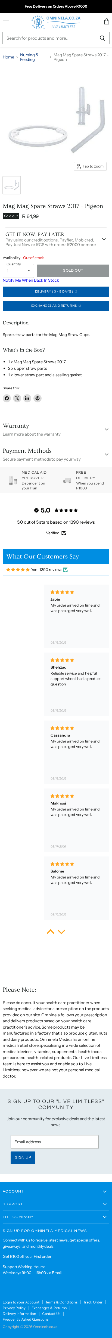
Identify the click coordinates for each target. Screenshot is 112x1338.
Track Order (92, 1302)
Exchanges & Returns (49, 1308)
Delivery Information (19, 1313)
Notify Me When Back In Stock (31, 280)
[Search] (102, 38)
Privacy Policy (14, 1308)
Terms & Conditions (61, 1302)
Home (8, 57)
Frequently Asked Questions (25, 1319)
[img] (18, 570)
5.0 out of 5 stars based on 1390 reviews (56, 522)
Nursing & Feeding (29, 57)
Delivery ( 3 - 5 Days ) (54, 291)
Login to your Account (21, 1302)
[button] (50, 933)
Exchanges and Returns (54, 305)
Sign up (23, 1157)
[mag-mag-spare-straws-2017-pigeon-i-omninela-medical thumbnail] (11, 185)
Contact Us (51, 1313)
